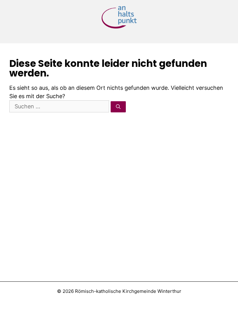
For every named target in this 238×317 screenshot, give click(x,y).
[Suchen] (118, 107)
